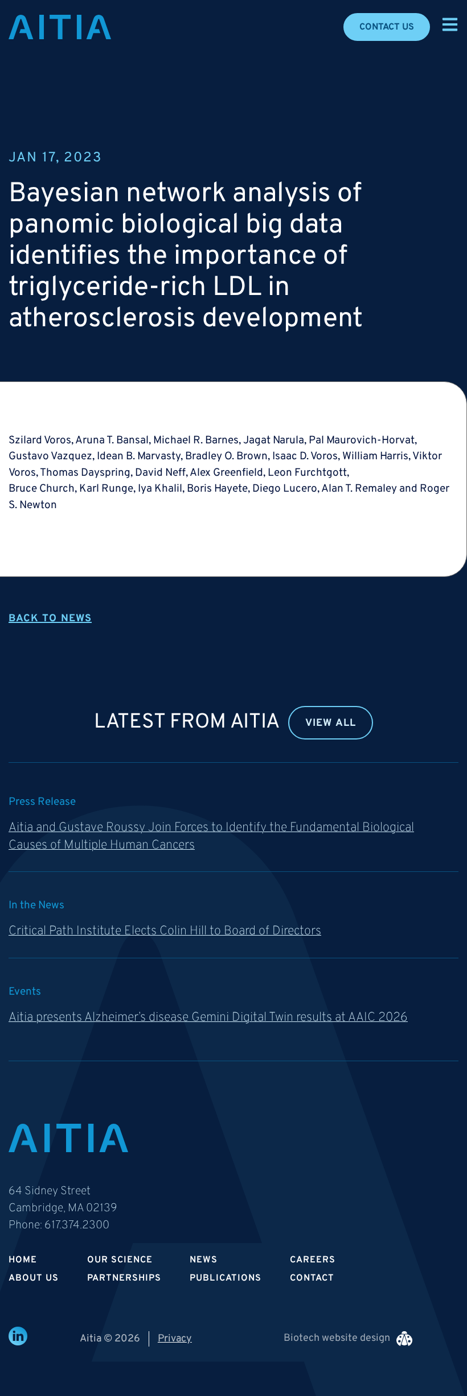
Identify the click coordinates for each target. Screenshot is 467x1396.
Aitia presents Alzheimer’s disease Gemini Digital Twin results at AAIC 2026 (208, 1017)
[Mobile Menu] (449, 24)
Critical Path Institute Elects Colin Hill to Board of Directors (165, 931)
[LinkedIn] (18, 1336)
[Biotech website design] (404, 1339)
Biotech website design (337, 1338)
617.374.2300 (76, 1225)
